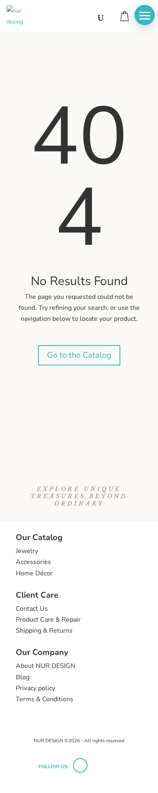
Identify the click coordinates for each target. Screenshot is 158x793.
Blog (23, 677)
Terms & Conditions (44, 699)
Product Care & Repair (48, 619)
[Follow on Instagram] (80, 765)
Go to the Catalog (79, 355)
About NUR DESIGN (45, 665)
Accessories (33, 561)
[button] (145, 15)
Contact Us (32, 608)
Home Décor (34, 573)
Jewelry (27, 551)
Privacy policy (35, 688)
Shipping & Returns (44, 630)
